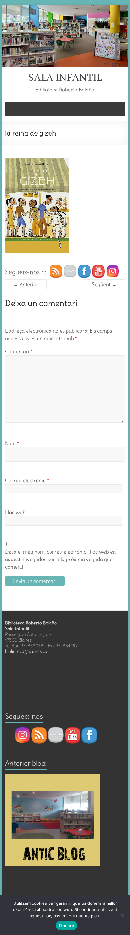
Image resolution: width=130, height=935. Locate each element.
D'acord (66, 925)
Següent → (104, 284)
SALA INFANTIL (65, 77)
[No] (122, 915)
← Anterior (25, 284)
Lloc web (15, 512)
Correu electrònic (27, 480)
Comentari (19, 351)
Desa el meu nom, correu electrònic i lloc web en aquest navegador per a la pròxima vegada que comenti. (60, 559)
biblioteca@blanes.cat (27, 651)
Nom (12, 443)
